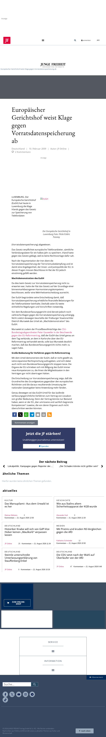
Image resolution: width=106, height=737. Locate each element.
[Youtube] (18, 694)
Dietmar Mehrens (11, 515)
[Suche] (34, 684)
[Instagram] (25, 694)
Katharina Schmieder (64, 541)
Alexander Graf (62, 515)
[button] (43, 40)
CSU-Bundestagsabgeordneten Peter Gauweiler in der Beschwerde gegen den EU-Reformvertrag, (42, 332)
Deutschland (18, 148)
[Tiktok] (5, 700)
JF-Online (8, 544)
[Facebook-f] (5, 694)
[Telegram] (32, 694)
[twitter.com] (12, 694)
